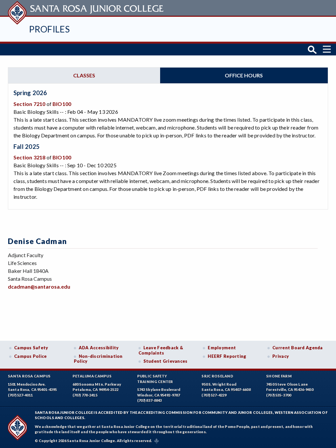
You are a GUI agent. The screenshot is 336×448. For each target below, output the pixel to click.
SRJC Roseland (217, 376)
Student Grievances (165, 361)
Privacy (280, 356)
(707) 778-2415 (85, 395)
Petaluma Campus (92, 376)
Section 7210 (29, 104)
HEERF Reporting (227, 356)
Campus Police (30, 356)
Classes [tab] (84, 75)
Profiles (49, 29)
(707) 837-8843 (149, 400)
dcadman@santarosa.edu (39, 286)
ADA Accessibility (99, 347)
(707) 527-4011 (20, 395)
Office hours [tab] (244, 75)
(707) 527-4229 (213, 395)
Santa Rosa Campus (29, 376)
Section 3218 (29, 157)
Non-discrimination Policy (98, 359)
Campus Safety (31, 347)
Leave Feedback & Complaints (160, 350)
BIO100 (61, 104)
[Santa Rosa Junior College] (86, 8)
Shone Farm (279, 376)
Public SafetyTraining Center (155, 379)
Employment (222, 347)
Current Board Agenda (297, 347)
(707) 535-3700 (278, 395)
